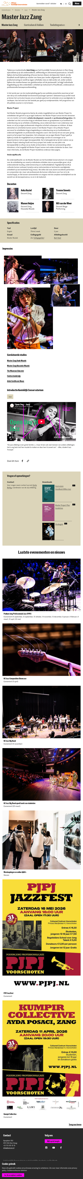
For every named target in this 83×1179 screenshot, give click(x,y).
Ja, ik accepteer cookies (13, 1175)
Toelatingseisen (57, 24)
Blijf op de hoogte (53, 1141)
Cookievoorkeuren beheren (17, 1170)
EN (66, 4)
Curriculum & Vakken (34, 24)
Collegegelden (39, 238)
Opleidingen (6, 10)
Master (17, 10)
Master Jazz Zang (10, 24)
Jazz (25, 10)
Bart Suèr (57, 238)
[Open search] (69, 3)
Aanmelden (76, 24)
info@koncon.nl (8, 1148)
